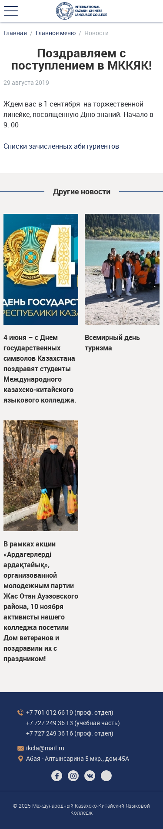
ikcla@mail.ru (45, 748)
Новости (96, 33)
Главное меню (56, 33)
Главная (15, 33)
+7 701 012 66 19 (49, 712)
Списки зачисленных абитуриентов (61, 146)
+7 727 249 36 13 (49, 723)
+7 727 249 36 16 (49, 733)
